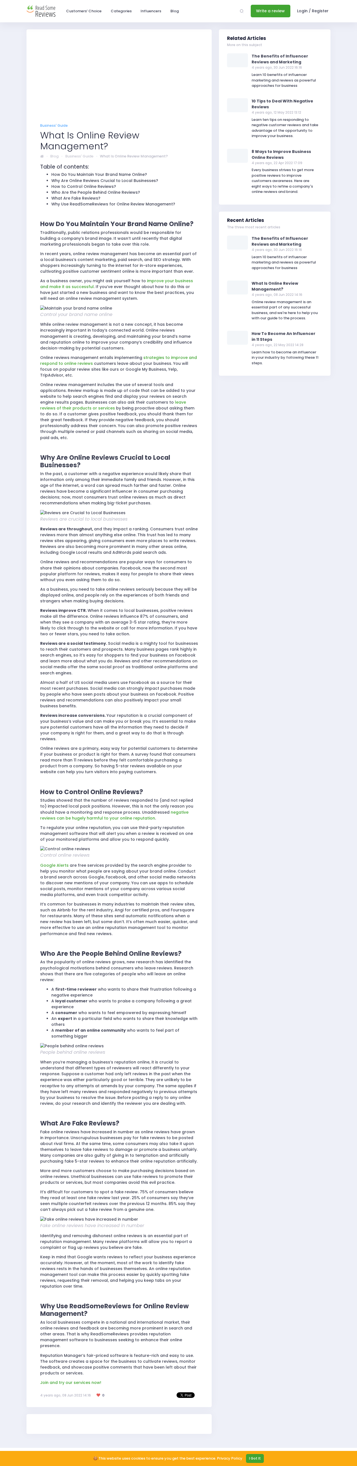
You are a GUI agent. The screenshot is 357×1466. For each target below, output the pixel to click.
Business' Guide (79, 156)
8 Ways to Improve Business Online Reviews (281, 154)
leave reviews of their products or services (113, 405)
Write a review (270, 11)
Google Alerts (54, 865)
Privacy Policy (229, 1458)
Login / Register (313, 11)
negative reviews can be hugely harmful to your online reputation (114, 815)
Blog (54, 156)
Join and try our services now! (70, 1382)
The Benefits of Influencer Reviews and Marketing (280, 59)
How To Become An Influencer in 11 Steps (283, 336)
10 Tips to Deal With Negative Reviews (282, 104)
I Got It (255, 1458)
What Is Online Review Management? (275, 286)
